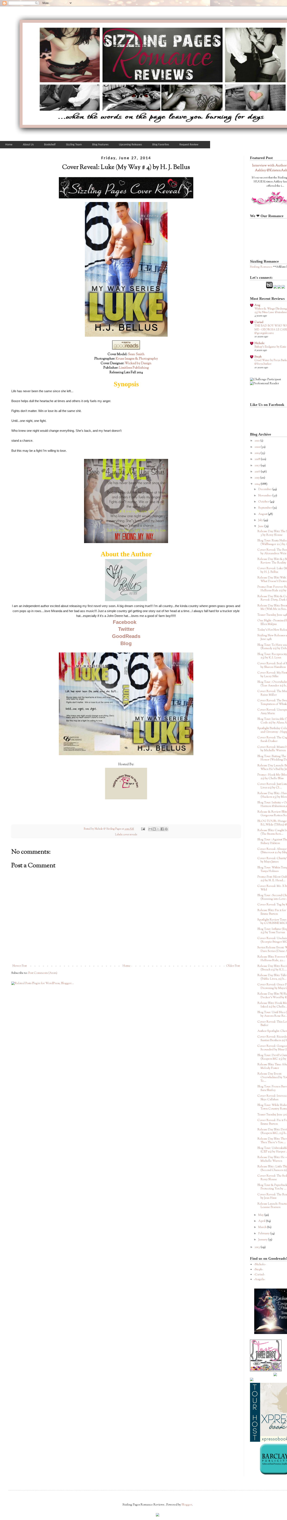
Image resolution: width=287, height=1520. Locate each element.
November (265, 496)
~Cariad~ (259, 1275)
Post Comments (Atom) (42, 973)
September (265, 508)
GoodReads (126, 636)
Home (126, 966)
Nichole (259, 343)
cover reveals (130, 835)
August (263, 514)
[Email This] (150, 829)
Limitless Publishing (134, 367)
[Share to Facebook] (162, 829)
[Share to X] (158, 829)
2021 (257, 441)
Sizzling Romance (261, 267)
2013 (258, 1247)
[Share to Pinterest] (166, 829)
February (264, 1234)
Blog (126, 643)
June (261, 526)
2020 (258, 447)
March (262, 1227)
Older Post (233, 966)
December (265, 489)
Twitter (126, 629)
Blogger (187, 1505)
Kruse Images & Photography (137, 358)
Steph (258, 357)
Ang (257, 305)
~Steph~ (258, 1270)
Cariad (258, 322)
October (264, 502)
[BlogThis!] (154, 829)
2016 (258, 472)
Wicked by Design (138, 363)
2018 (258, 459)
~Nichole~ (260, 1264)
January (263, 1240)
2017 (258, 466)
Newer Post (19, 966)
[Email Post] (143, 829)
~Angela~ (259, 1279)
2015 (257, 478)
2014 (258, 484)
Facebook (124, 622)
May (261, 1215)
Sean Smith (136, 354)
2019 (258, 453)
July (260, 520)
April (262, 1221)
